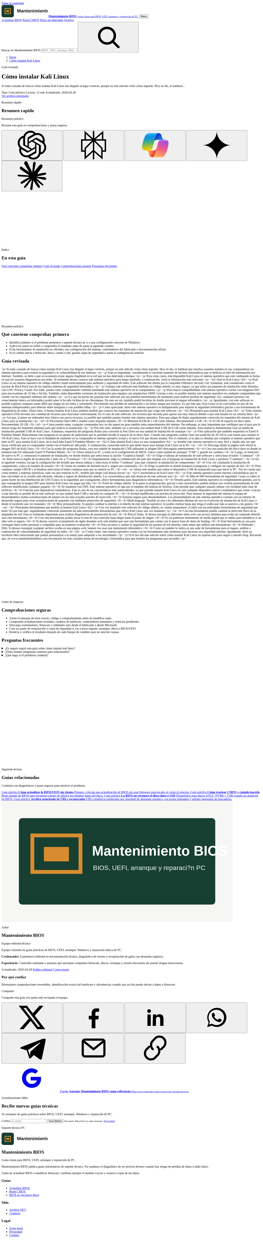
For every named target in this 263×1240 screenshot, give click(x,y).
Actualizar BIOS (12, 20)
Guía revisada (51, 266)
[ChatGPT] (32, 145)
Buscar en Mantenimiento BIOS (21, 50)
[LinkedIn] (155, 1017)
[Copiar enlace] (155, 1048)
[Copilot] (155, 145)
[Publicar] (32, 1017)
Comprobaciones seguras (76, 266)
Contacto (14, 1213)
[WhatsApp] (216, 1017)
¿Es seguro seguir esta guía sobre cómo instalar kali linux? (40, 648)
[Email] (93, 1048)
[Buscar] (108, 37)
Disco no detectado (51, 20)
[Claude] (32, 176)
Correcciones (61, 969)
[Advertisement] (117, 218)
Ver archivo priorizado (15, 96)
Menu (144, 16)
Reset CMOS (31, 20)
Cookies (14, 1235)
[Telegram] (32, 1048)
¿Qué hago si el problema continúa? (26, 655)
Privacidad (109, 1121)
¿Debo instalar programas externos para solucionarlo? (37, 651)
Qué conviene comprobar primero (22, 266)
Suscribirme (55, 1121)
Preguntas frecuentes (104, 266)
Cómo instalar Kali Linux (24, 60)
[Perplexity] (93, 145)
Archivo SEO (17, 1209)
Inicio (12, 57)
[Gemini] (216, 145)
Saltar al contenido (13, 3)
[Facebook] (93, 1017)
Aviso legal (16, 1228)
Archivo (69, 20)
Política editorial (42, 969)
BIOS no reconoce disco (24, 1195)
